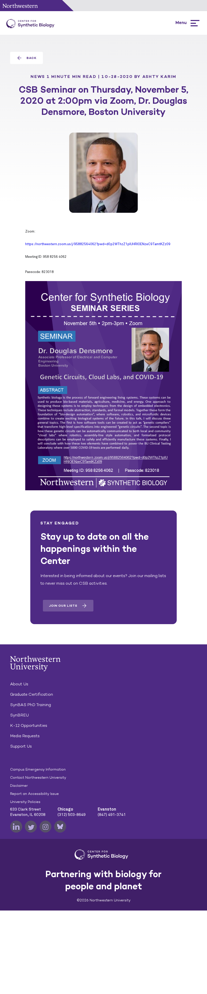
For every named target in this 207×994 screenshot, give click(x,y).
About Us (19, 684)
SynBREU (19, 715)
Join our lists (63, 605)
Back (32, 58)
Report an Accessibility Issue (34, 794)
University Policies (25, 802)
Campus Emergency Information (38, 769)
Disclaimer (19, 786)
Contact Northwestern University (38, 777)
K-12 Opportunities (28, 725)
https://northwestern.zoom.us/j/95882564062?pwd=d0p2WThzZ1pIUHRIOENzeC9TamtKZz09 (97, 244)
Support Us (21, 746)
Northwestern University (20, 6)
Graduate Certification (31, 694)
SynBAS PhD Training (30, 704)
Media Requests (25, 735)
